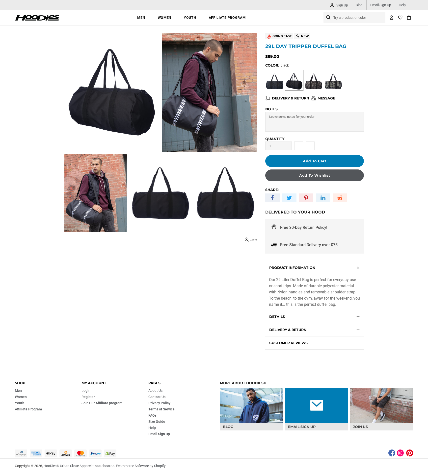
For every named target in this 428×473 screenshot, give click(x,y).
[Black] (274, 80)
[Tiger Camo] (333, 80)
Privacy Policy (159, 403)
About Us (155, 391)
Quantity (274, 139)
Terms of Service (161, 409)
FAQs (152, 415)
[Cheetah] (313, 80)
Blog (359, 5)
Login (85, 391)
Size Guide (156, 422)
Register (88, 397)
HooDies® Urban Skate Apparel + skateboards (37, 17)
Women (21, 397)
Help (402, 5)
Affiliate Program (28, 409)
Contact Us (156, 397)
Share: (272, 190)
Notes (271, 109)
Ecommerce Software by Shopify (141, 466)
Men (18, 391)
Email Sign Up (380, 5)
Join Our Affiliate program (101, 403)
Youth (19, 403)
